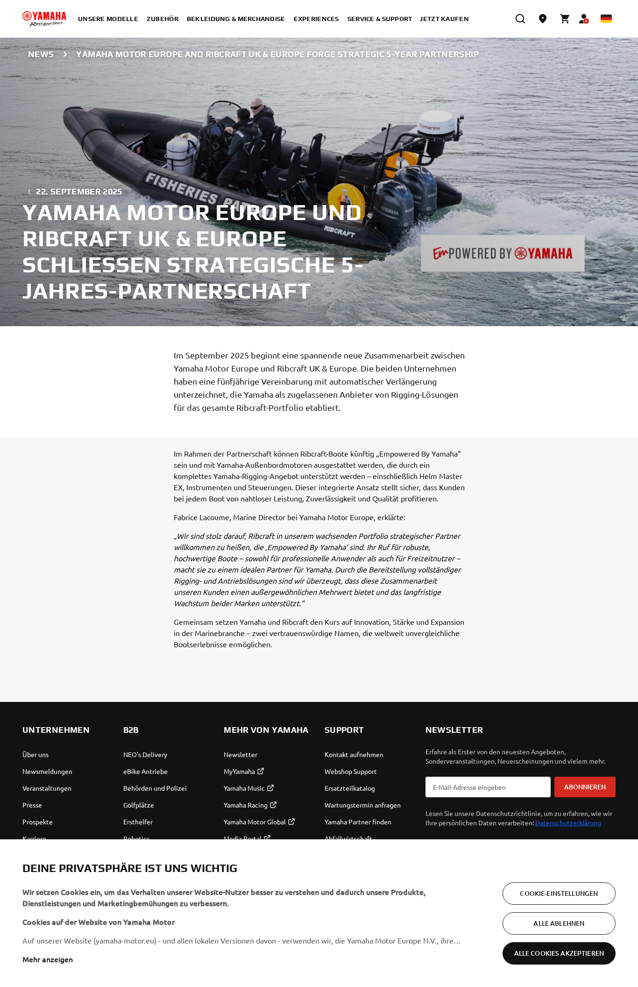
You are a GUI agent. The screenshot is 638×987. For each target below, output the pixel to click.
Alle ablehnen (558, 923)
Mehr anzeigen (47, 959)
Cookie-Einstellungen (559, 893)
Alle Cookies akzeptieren (559, 953)
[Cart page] (565, 18)
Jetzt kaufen (444, 18)
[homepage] (44, 18)
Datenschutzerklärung (568, 822)
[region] (319, 913)
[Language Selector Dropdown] (606, 18)
